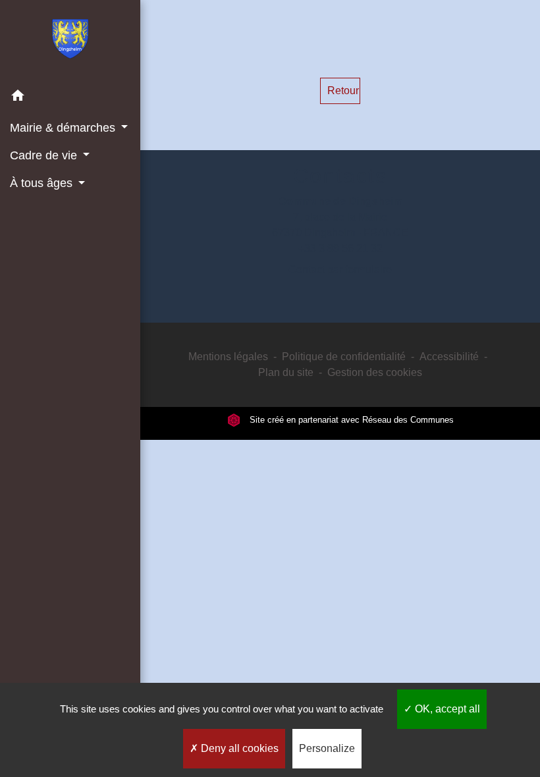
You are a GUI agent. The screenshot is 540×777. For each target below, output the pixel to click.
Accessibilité (449, 356)
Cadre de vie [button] (45, 155)
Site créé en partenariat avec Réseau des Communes (350, 420)
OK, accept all (446, 708)
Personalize (327, 748)
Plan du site (285, 372)
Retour (343, 90)
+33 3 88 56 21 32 (340, 248)
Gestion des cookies (374, 372)
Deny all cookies (238, 748)
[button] (70, 97)
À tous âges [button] (43, 183)
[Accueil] (70, 41)
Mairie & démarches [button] (64, 127)
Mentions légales (228, 356)
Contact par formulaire (340, 269)
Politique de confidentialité (344, 356)
